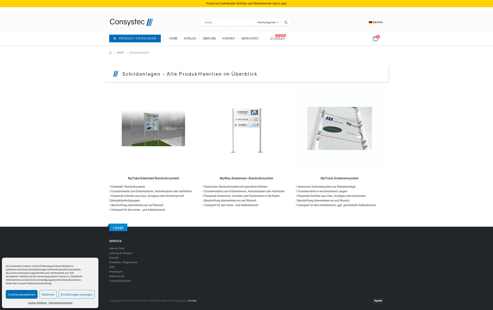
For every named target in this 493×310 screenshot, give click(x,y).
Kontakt (228, 38)
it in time (192, 300)
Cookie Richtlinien (120, 280)
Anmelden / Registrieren (123, 262)
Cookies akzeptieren (21, 294)
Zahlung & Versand (120, 253)
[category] (153, 128)
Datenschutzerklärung (39, 283)
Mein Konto (249, 38)
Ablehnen (48, 294)
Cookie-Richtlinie (37, 302)
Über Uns (209, 38)
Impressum (116, 271)
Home (173, 38)
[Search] (286, 22)
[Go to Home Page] (110, 52)
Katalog (190, 38)
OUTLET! (280, 37)
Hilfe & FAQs (116, 248)
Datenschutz (116, 276)
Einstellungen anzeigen (76, 294)
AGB (112, 266)
